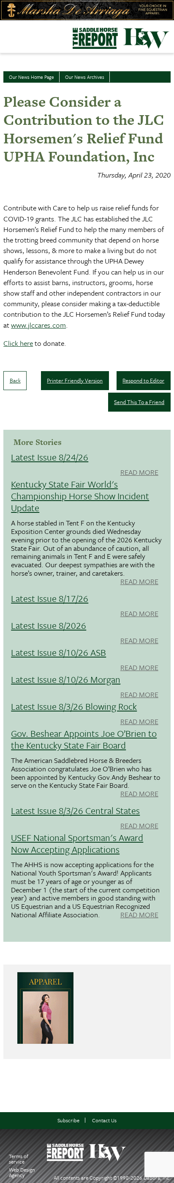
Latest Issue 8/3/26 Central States (75, 810)
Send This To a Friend (139, 402)
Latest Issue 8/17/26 (49, 598)
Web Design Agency (22, 1172)
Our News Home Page (31, 77)
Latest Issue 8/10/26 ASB (58, 652)
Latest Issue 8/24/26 (49, 456)
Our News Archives (84, 77)
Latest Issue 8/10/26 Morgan (65, 679)
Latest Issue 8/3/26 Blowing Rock (74, 706)
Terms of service (18, 1158)
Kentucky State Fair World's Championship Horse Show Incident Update (80, 495)
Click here (18, 343)
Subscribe (68, 1120)
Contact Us (104, 1120)
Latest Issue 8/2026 (48, 625)
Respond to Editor (143, 380)
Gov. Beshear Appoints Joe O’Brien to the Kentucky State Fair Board (84, 739)
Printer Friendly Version (75, 380)
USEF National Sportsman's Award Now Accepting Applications (77, 843)
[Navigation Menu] (5, 34)
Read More (139, 472)
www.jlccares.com (38, 325)
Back (15, 380)
